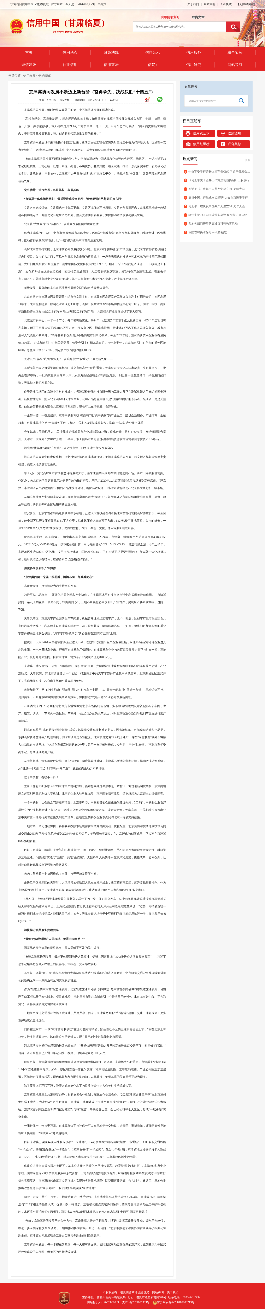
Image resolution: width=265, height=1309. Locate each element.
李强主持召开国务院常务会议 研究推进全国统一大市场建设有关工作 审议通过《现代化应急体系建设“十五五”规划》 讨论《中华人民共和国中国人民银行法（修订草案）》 (217, 215)
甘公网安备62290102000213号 (176, 1302)
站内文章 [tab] (198, 17)
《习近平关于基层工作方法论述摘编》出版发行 (217, 180)
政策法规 (111, 52)
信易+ (152, 65)
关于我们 (193, 4)
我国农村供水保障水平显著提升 (207, 232)
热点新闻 (45, 75)
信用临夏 (29, 75)
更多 (247, 160)
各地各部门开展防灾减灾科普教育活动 (211, 223)
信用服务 (193, 52)
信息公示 (152, 52)
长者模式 (226, 4)
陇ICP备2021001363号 (136, 1302)
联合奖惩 (235, 52)
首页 (29, 52)
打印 (115, 100)
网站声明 (209, 4)
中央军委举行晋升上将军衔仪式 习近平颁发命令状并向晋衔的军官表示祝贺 (217, 171)
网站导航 (235, 65)
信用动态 (70, 52)
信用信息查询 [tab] (170, 17)
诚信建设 (28, 65)
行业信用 (70, 65)
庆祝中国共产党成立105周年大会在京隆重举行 (216, 197)
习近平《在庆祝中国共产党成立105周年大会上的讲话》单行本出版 (217, 189)
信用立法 (111, 65)
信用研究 (193, 65)
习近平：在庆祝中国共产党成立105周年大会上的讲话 (217, 206)
